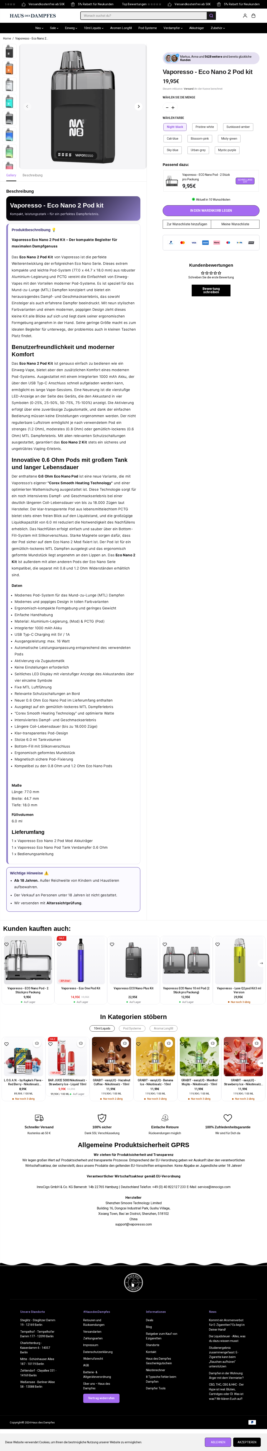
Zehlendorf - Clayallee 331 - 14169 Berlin (38, 1373)
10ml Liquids (93, 28)
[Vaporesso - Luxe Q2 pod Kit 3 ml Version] (239, 960)
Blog (149, 1327)
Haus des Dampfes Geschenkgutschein (159, 1361)
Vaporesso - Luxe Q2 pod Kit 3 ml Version (239, 990)
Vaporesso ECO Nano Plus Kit (133, 988)
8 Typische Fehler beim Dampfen (161, 1379)
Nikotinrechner (155, 1370)
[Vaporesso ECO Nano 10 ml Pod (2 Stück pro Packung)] (186, 960)
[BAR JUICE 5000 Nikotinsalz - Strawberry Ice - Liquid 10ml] (67, 1056)
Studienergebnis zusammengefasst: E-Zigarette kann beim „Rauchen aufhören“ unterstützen (223, 1357)
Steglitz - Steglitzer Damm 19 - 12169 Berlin (37, 1322)
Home (7, 38)
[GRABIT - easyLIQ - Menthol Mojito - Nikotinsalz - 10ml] (199, 1056)
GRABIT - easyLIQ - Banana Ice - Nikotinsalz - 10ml (155, 1082)
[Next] (138, 107)
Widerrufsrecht (93, 1358)
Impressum (90, 1345)
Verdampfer (172, 28)
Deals (149, 1320)
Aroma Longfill (163, 1028)
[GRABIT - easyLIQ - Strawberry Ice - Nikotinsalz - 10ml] (243, 1056)
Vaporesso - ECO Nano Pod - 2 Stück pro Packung (28, 990)
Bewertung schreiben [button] (211, 290)
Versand (189, 88)
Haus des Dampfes (43, 1422)
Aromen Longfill (121, 28)
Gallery (11, 175)
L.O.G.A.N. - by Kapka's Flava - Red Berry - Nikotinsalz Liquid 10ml (23, 1082)
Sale (53, 28)
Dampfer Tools (156, 1388)
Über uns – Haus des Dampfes (96, 1386)
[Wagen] (253, 15)
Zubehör (217, 28)
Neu (38, 28)
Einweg (70, 28)
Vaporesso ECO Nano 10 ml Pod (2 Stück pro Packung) (186, 990)
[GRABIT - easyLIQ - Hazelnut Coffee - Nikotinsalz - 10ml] (111, 1056)
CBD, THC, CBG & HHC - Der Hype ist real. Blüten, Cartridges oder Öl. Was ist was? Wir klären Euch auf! (226, 1391)
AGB (86, 1365)
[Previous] (27, 107)
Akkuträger (196, 28)
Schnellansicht (245, 180)
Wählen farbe (173, 118)
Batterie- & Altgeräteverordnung (97, 1374)
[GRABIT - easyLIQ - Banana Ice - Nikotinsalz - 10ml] (155, 1056)
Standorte (152, 1345)
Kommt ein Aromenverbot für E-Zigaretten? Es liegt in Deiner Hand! (227, 1325)
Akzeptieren (247, 1442)
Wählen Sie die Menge (179, 97)
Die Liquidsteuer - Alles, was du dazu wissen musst (227, 1339)
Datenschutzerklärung (98, 1352)
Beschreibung (33, 175)
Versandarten (92, 1331)
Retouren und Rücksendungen (94, 1322)
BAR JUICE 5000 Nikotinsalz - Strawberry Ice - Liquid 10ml (67, 1082)
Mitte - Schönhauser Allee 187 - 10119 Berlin (37, 1361)
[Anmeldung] (245, 15)
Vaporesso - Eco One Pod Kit (80, 988)
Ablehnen (218, 1442)
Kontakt (151, 1352)
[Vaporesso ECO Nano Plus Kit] (134, 960)
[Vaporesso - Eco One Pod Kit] (81, 960)
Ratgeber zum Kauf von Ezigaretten (161, 1336)
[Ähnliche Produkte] (37, 1043)
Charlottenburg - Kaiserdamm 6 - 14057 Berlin (35, 1347)
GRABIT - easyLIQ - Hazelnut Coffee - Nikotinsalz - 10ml (111, 1082)
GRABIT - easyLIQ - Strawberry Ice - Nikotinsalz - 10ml (243, 1082)
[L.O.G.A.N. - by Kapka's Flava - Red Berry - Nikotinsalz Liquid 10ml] (23, 1056)
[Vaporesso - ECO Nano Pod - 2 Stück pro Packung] (28, 960)
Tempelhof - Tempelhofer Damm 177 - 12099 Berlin (37, 1334)
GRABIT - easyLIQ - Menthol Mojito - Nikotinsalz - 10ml (199, 1082)
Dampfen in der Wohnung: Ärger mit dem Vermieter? (226, 1376)
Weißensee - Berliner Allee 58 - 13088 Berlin (37, 1384)
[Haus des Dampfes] (33, 16)
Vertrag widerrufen (101, 1398)
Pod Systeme (148, 28)
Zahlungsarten (93, 1338)
